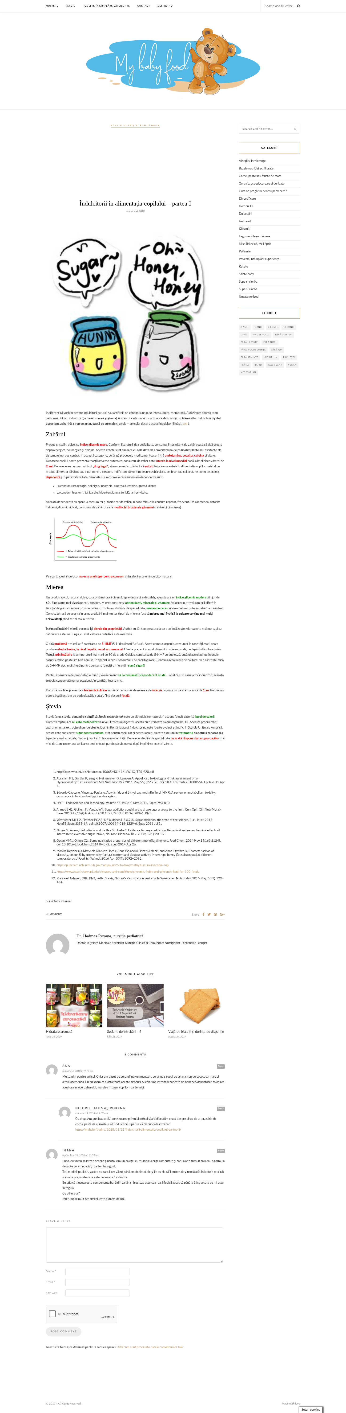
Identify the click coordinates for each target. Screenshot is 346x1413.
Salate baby (246, 274)
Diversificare (247, 198)
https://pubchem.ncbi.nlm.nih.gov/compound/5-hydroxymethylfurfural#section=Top (112, 865)
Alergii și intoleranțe (252, 161)
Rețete (71, 6)
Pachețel (289, 357)
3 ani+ (245, 327)
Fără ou (276, 350)
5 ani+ (258, 327)
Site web (51, 1293)
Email (50, 1282)
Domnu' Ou (246, 206)
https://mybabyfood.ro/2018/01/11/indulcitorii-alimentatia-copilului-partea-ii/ (128, 1129)
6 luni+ (273, 327)
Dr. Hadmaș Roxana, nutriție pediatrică (110, 936)
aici (185, 423)
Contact (143, 6)
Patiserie (245, 251)
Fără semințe (249, 357)
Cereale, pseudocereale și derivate (262, 183)
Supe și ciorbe (248, 281)
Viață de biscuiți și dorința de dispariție (196, 1032)
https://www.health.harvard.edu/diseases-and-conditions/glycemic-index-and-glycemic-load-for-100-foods (127, 871)
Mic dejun (271, 357)
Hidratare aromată (59, 1032)
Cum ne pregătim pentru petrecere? (263, 191)
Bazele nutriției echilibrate (135, 125)
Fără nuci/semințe (253, 350)
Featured (245, 221)
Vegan (292, 365)
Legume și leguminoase (254, 236)
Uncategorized (248, 296)
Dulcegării (245, 213)
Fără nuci (270, 342)
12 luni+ (288, 327)
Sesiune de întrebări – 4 (124, 1032)
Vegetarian (248, 372)
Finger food (261, 335)
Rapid (258, 365)
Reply (221, 1066)
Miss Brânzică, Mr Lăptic (255, 244)
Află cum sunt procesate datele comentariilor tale (150, 1347)
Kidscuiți (244, 229)
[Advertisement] (135, 166)
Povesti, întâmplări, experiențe (106, 6)
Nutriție (52, 6)
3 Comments (54, 914)
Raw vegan (275, 365)
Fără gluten (283, 335)
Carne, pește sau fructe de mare (260, 176)
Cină (244, 335)
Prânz (245, 365)
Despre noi (165, 6)
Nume (51, 1271)
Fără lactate (249, 342)
